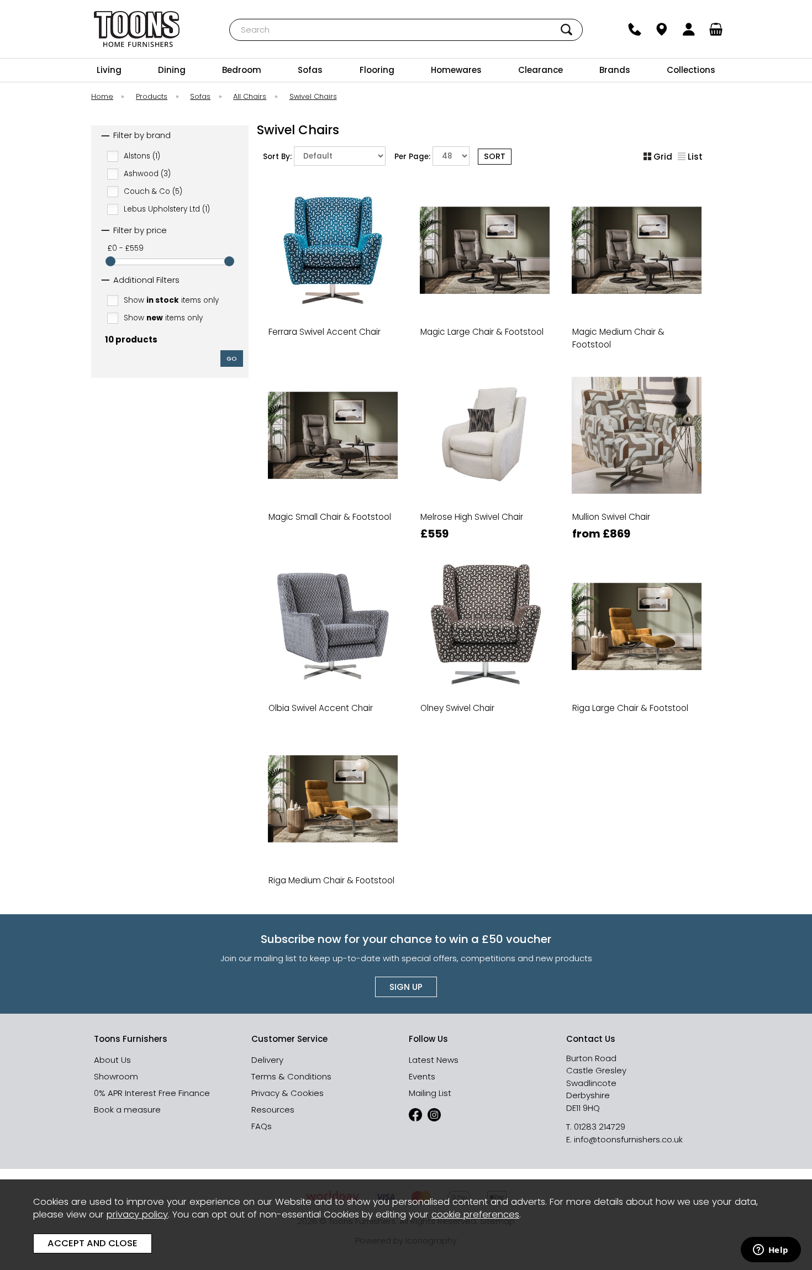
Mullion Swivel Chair (611, 517)
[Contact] (634, 29)
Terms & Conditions (291, 1076)
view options (485, 358)
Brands (614, 70)
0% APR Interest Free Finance (152, 1093)
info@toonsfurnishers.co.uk (628, 1139)
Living (109, 70)
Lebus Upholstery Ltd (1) (167, 208)
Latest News (433, 1060)
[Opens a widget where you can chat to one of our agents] (770, 1250)
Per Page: (413, 156)
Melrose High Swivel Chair (471, 517)
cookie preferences (475, 1214)
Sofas (310, 70)
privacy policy (137, 1214)
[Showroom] (662, 29)
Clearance (540, 70)
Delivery (267, 1060)
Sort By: (278, 156)
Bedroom (241, 70)
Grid (662, 156)
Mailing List (430, 1093)
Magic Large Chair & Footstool (482, 332)
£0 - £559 (126, 248)
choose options (332, 358)
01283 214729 (599, 1126)
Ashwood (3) (147, 173)
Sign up (406, 987)
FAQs (261, 1126)
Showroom (116, 1076)
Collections (691, 70)
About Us (112, 1060)
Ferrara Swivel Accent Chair (324, 332)
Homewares (456, 70)
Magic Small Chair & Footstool (329, 517)
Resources (272, 1109)
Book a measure (127, 1109)
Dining (172, 70)
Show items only (171, 300)
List (695, 156)
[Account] (689, 29)
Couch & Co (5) (153, 191)
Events (422, 1076)
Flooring (377, 70)
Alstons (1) (142, 155)
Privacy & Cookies (287, 1093)
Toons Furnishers (137, 29)
